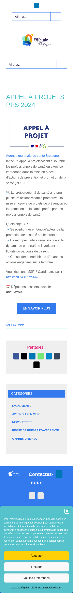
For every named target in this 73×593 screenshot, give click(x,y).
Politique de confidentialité (46, 587)
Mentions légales (20, 587)
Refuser (36, 566)
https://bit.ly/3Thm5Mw (22, 277)
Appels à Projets (15, 325)
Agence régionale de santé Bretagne (32, 155)
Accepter (37, 555)
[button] (67, 511)
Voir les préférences (36, 577)
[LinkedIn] (32, 495)
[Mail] (41, 495)
